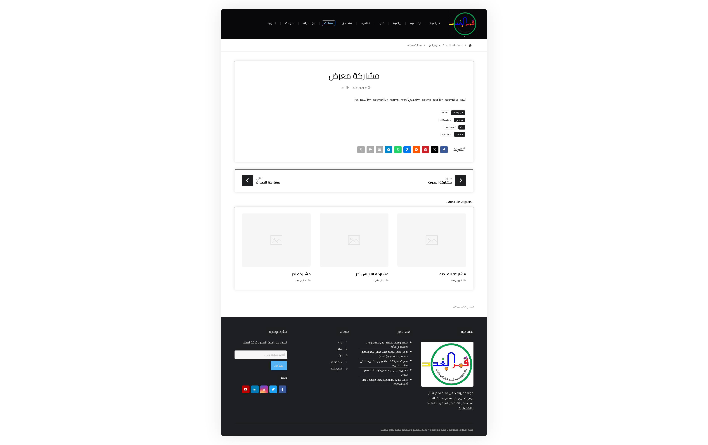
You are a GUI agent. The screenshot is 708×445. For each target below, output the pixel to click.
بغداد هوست (387, 429)
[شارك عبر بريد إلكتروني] (379, 149)
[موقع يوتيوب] (245, 389)
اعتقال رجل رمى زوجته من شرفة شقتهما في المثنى (385, 372)
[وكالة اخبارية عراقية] (463, 24)
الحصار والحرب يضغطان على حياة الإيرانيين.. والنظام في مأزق (387, 345)
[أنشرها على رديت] (416, 149)
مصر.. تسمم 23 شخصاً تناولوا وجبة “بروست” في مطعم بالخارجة (384, 363)
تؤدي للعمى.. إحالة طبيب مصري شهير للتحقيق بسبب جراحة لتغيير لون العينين (384, 354)
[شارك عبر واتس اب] (398, 149)
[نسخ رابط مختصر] (361, 149)
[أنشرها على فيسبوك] (444, 149)
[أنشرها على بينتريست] (425, 149)
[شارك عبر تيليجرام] (388, 149)
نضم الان (278, 365)
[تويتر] (273, 389)
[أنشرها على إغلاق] (434, 149)
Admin (445, 112)
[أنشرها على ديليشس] (407, 149)
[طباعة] (370, 149)
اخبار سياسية (451, 127)
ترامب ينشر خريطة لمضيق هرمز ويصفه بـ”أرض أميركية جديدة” (385, 382)
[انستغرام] (264, 389)
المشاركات (446, 134)
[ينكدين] (255, 389)
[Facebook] (282, 389)
